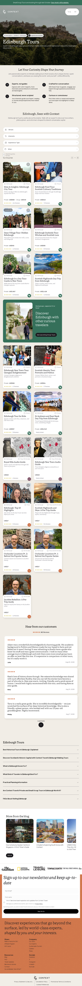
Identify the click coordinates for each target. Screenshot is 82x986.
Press (30, 951)
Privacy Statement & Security (23, 982)
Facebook (32, 957)
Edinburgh (23, 35)
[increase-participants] (77, 158)
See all (10, 855)
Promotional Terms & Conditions (61, 982)
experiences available (36, 35)
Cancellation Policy (41, 982)
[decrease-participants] (72, 158)
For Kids (8, 156)
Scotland (16, 35)
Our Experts (32, 944)
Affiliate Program (9, 944)
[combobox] (41, 129)
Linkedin (31, 964)
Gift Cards (7, 946)
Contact (7, 967)
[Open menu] (75, 12)
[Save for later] (28, 164)
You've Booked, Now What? (12, 969)
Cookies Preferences (42, 985)
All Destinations (8, 35)
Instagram (32, 962)
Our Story (32, 941)
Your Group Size (8, 158)
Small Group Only (10, 154)
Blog (5, 957)
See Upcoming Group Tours (46, 335)
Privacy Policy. (39, 904)
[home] (11, 14)
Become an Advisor (10, 964)
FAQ (5, 959)
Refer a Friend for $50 (11, 941)
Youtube (31, 967)
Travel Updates (9, 962)
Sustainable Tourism (35, 946)
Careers (31, 949)
